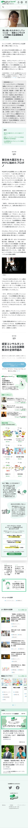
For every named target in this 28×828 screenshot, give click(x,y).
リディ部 (14, 77)
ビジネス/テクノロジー (10, 600)
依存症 (20, 634)
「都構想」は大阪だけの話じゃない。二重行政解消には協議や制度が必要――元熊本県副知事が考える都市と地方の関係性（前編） (18, 617)
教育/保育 (6, 694)
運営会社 (4, 805)
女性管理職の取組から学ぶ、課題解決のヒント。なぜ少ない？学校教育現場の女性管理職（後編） (18, 643)
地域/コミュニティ (16, 623)
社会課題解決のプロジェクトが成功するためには (14, 142)
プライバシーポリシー (21, 805)
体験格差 (4, 687)
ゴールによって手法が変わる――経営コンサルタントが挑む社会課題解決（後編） (19, 570)
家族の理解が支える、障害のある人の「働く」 (18, 665)
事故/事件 (15, 637)
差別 (14, 672)
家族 (5, 699)
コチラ (18, 371)
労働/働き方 (19, 600)
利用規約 (11, 805)
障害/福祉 (14, 669)
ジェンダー (15, 648)
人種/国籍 (16, 692)
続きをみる (22, 742)
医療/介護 (14, 634)
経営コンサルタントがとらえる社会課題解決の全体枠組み (14, 138)
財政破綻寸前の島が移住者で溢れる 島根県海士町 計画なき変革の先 (18, 654)
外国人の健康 (16, 687)
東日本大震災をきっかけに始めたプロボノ (14, 134)
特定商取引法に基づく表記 (14, 806)
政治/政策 (15, 626)
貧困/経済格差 (6, 697)
